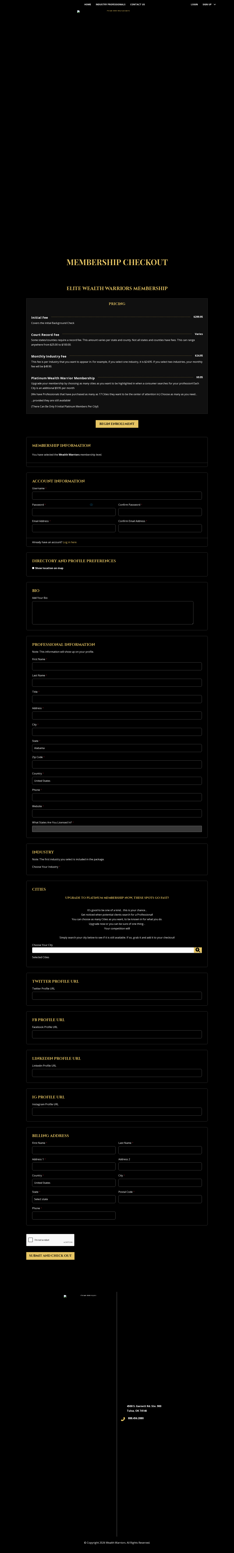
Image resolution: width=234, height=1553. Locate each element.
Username (39, 488)
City (35, 724)
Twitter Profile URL (43, 988)
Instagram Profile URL (45, 1104)
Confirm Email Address (132, 521)
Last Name (39, 675)
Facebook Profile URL (45, 1027)
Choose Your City (42, 951)
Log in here (70, 542)
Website (38, 806)
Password (39, 504)
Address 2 (124, 1159)
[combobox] (117, 829)
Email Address (41, 521)
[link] (87, 4)
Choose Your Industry (46, 867)
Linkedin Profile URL (44, 1065)
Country (38, 773)
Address (38, 708)
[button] (214, 4)
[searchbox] (35, 828)
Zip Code (38, 757)
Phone (37, 790)
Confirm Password (130, 504)
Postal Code (126, 1192)
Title (36, 692)
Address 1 (39, 1159)
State (36, 741)
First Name (39, 659)
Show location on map (49, 568)
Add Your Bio (40, 598)
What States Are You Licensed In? (53, 822)
